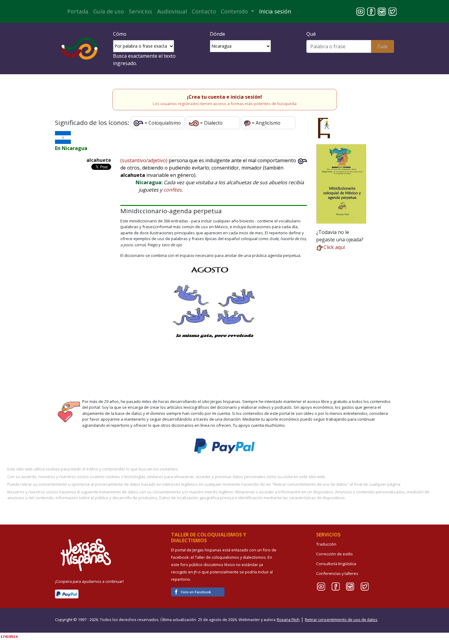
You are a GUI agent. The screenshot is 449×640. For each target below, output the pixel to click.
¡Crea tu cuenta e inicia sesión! (224, 96)
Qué (311, 34)
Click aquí (334, 247)
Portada (77, 11)
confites (172, 189)
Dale (382, 46)
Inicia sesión (275, 11)
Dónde (217, 34)
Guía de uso (108, 11)
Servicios (140, 11)
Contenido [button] (235, 11)
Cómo (119, 34)
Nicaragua (74, 148)
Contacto (204, 11)
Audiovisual (172, 11)
